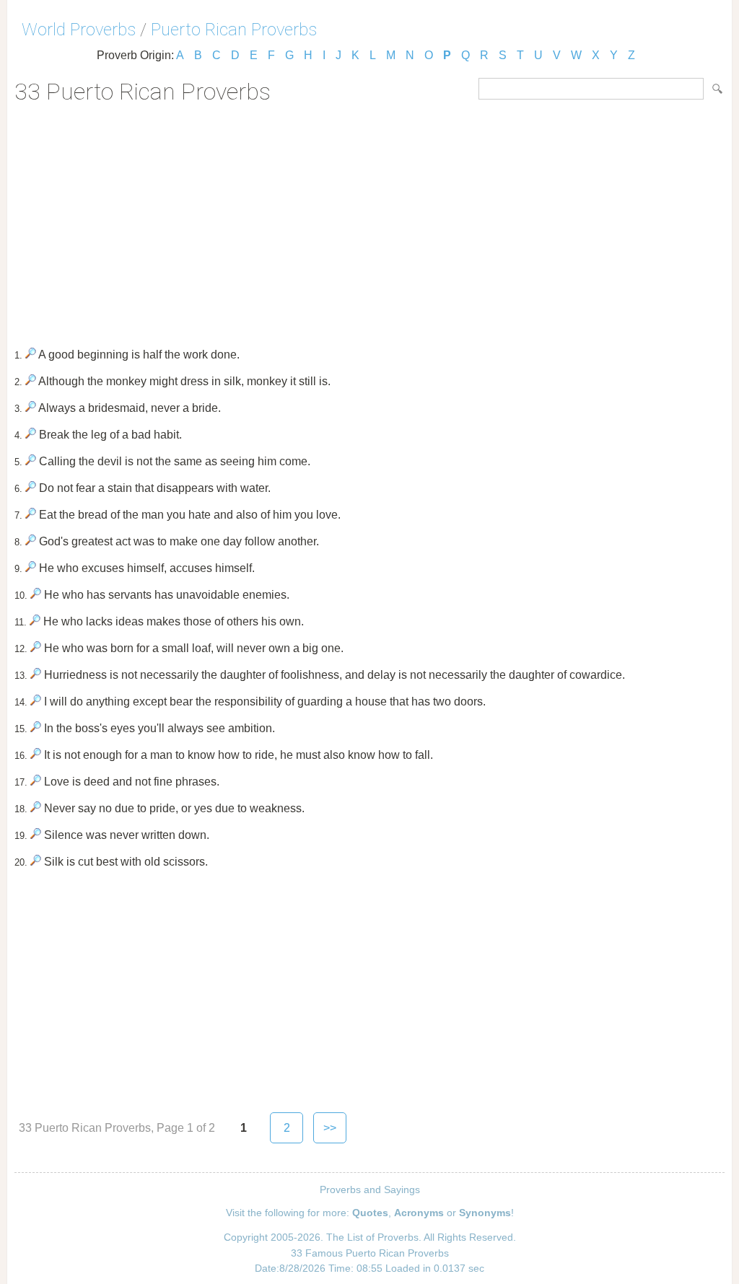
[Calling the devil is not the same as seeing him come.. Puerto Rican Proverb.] (30, 461)
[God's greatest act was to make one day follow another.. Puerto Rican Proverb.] (30, 541)
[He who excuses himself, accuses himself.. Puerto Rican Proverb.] (30, 568)
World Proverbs (79, 29)
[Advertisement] (369, 221)
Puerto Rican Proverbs (234, 29)
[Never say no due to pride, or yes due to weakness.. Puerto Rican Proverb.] (35, 808)
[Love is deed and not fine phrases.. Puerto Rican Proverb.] (35, 781)
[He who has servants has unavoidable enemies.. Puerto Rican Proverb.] (35, 595)
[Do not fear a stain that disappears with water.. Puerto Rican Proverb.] (30, 488)
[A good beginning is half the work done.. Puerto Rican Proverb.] (30, 354)
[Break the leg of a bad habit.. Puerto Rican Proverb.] (30, 434)
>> (329, 1128)
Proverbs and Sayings (370, 1189)
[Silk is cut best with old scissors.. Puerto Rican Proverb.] (35, 862)
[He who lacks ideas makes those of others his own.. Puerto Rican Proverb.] (35, 621)
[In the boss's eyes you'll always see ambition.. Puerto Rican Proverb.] (35, 728)
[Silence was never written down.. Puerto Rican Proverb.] (35, 835)
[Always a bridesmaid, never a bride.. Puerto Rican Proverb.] (30, 408)
